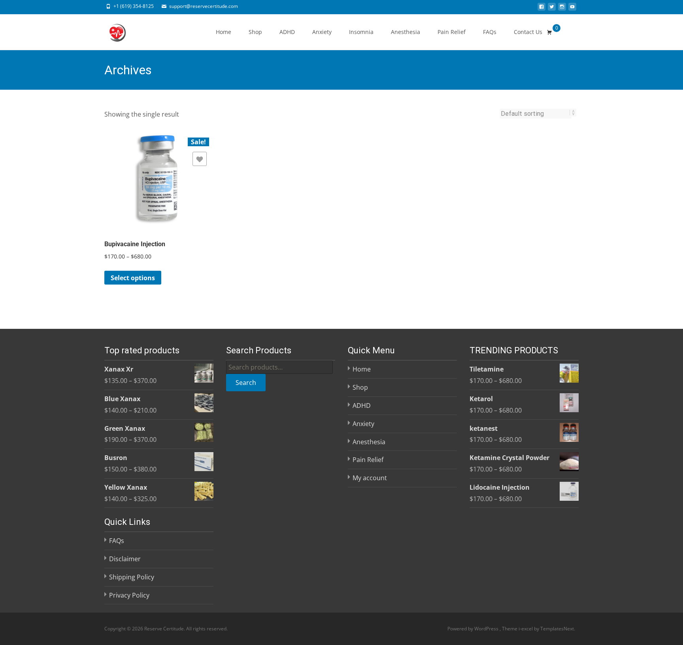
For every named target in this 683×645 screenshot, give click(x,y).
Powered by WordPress (473, 628)
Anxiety (322, 32)
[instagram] (562, 9)
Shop (255, 32)
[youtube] (572, 9)
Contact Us (528, 32)
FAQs (489, 32)
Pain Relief (452, 32)
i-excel (526, 628)
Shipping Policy (131, 577)
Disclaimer (125, 558)
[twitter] (552, 9)
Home (223, 32)
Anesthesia (405, 32)
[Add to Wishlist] (199, 159)
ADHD (287, 32)
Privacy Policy (129, 595)
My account (370, 477)
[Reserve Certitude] (111, 30)
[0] (549, 32)
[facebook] (541, 9)
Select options (133, 277)
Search (246, 382)
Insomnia (361, 32)
